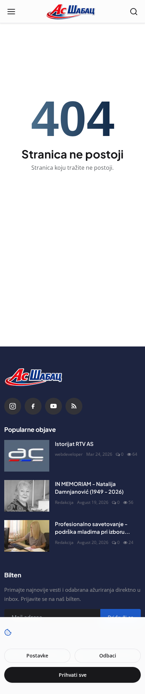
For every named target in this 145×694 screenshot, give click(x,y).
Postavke (37, 655)
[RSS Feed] (73, 406)
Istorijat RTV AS (74, 443)
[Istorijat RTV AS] (26, 456)
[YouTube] (53, 406)
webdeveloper (69, 454)
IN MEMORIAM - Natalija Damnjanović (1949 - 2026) (89, 487)
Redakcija (64, 502)
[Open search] (133, 11)
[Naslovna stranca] (73, 11)
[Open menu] (11, 11)
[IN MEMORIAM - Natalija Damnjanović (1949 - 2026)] (26, 496)
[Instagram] (12, 406)
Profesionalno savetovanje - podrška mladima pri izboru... (92, 527)
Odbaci (107, 655)
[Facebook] (33, 406)
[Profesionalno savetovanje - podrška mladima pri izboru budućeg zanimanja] (26, 536)
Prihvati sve (73, 675)
